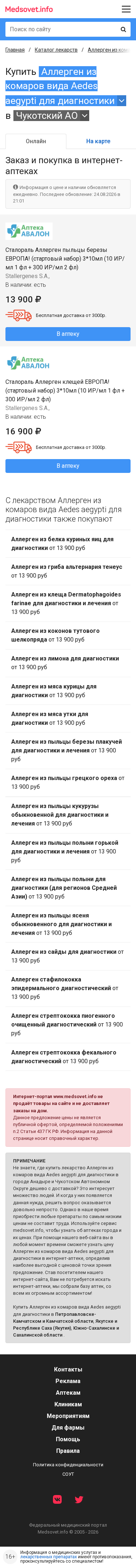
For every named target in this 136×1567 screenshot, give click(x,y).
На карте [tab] (98, 141)
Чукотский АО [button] (47, 115)
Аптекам (68, 1392)
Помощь (68, 1439)
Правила (68, 1450)
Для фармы (68, 1427)
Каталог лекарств (56, 50)
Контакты (68, 1369)
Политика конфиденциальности (68, 1464)
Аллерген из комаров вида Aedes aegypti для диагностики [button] (60, 86)
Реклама (68, 1381)
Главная (15, 50)
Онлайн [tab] (36, 141)
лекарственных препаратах (48, 1556)
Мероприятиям (68, 1416)
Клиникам (68, 1404)
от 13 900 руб (62, 543)
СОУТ (68, 1474)
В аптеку (68, 333)
